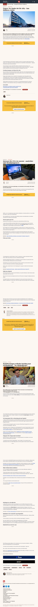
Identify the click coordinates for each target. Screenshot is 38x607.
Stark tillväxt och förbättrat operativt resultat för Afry (12, 86)
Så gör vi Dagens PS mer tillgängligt (9, 601)
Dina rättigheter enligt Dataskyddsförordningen (10, 595)
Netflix (5, 307)
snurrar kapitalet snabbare (7, 429)
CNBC (22, 225)
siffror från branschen (12, 511)
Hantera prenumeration (6, 588)
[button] (19, 557)
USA (12, 307)
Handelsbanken (14, 567)
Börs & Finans (10, 6)
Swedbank (5, 569)
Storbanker (29, 567)
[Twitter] (6, 586)
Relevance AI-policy (6, 596)
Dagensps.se (5, 6)
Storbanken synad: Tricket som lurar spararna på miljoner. (14, 475)
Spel (8, 307)
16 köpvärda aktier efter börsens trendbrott (10, 87)
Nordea (20, 567)
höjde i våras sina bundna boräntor (14, 482)
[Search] (32, 1)
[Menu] (34, 1)
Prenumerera (25, 89)
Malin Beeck (8, 95)
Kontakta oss (5, 591)
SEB (24, 567)
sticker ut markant (28, 432)
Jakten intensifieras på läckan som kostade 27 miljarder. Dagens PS (17, 236)
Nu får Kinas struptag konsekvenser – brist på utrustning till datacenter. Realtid (19, 303)
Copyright (4, 592)
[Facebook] (4, 586)
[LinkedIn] (8, 586)
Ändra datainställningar (6, 602)
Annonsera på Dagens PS (7, 597)
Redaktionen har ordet (6, 598)
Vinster (10, 569)
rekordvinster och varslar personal (13, 550)
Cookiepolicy (5, 594)
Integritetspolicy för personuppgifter (9, 593)
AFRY (4, 91)
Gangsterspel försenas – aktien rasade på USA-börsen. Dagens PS (17, 269)
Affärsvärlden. (27, 38)
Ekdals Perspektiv (7, 567)
